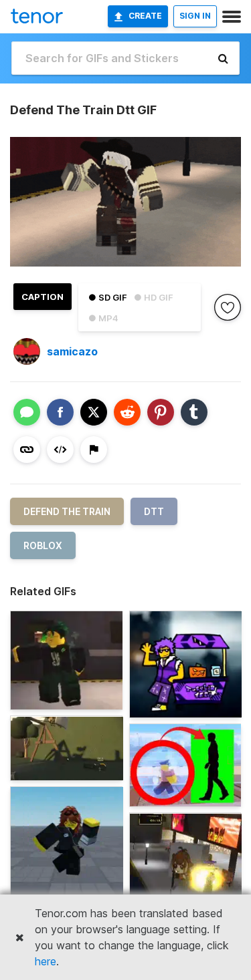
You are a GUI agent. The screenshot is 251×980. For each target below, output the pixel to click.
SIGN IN (195, 16)
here (45, 961)
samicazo (72, 351)
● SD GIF (107, 297)
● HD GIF (153, 297)
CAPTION (42, 296)
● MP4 (103, 318)
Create (145, 16)
